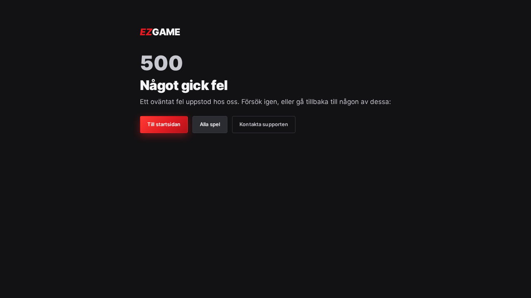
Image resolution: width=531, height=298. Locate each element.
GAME (160, 32)
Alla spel (210, 124)
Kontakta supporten (263, 124)
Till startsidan (163, 124)
